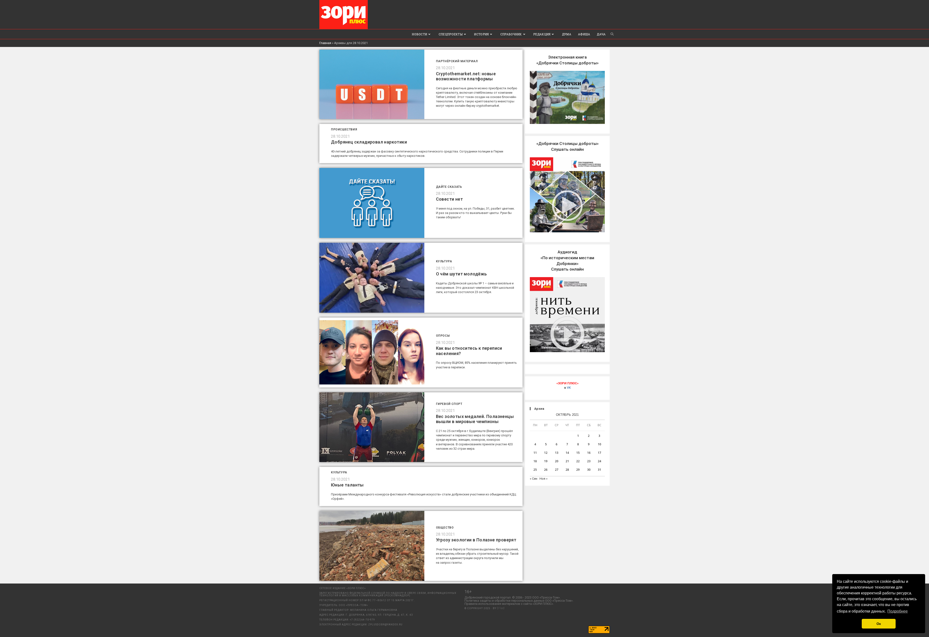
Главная (325, 43)
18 (535, 461)
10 (599, 444)
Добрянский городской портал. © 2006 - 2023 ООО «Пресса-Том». (512, 597)
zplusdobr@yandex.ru (385, 624)
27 (556, 470)
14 (567, 453)
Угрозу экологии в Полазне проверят (476, 539)
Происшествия (344, 129)
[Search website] (612, 34)
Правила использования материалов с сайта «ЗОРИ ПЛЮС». (509, 604)
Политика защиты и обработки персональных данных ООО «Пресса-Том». (518, 600)
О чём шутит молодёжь (461, 273)
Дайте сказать (449, 187)
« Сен (533, 478)
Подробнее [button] (897, 611)
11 (535, 453)
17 (599, 453)
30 (589, 470)
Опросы (443, 335)
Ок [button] (879, 624)
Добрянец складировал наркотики (369, 141)
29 (578, 470)
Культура (444, 261)
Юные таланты (347, 484)
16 (589, 453)
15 (578, 453)
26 (545, 470)
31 (599, 470)
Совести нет (449, 199)
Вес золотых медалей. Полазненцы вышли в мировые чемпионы (475, 419)
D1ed (500, 608)
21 (567, 461)
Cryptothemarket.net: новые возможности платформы (466, 76)
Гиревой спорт (449, 404)
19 (545, 461)
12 (545, 453)
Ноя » (543, 478)
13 (556, 453)
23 (589, 461)
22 (578, 461)
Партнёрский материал (457, 61)
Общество (445, 527)
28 (567, 470)
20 (556, 461)
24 (599, 461)
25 (535, 470)
